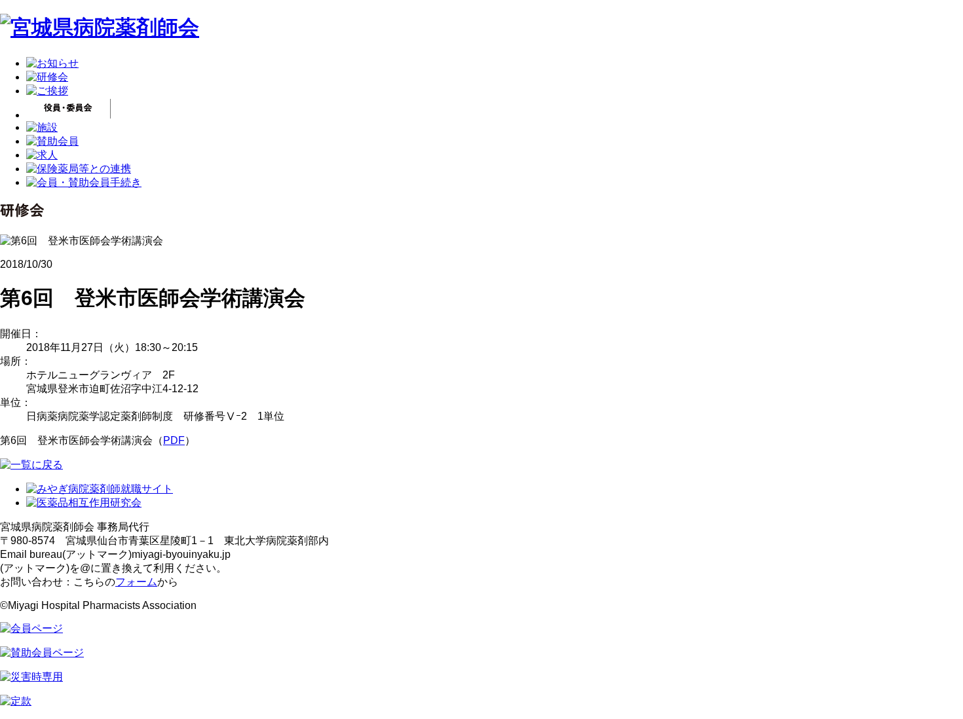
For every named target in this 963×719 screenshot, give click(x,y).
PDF (174, 440)
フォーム (136, 581)
